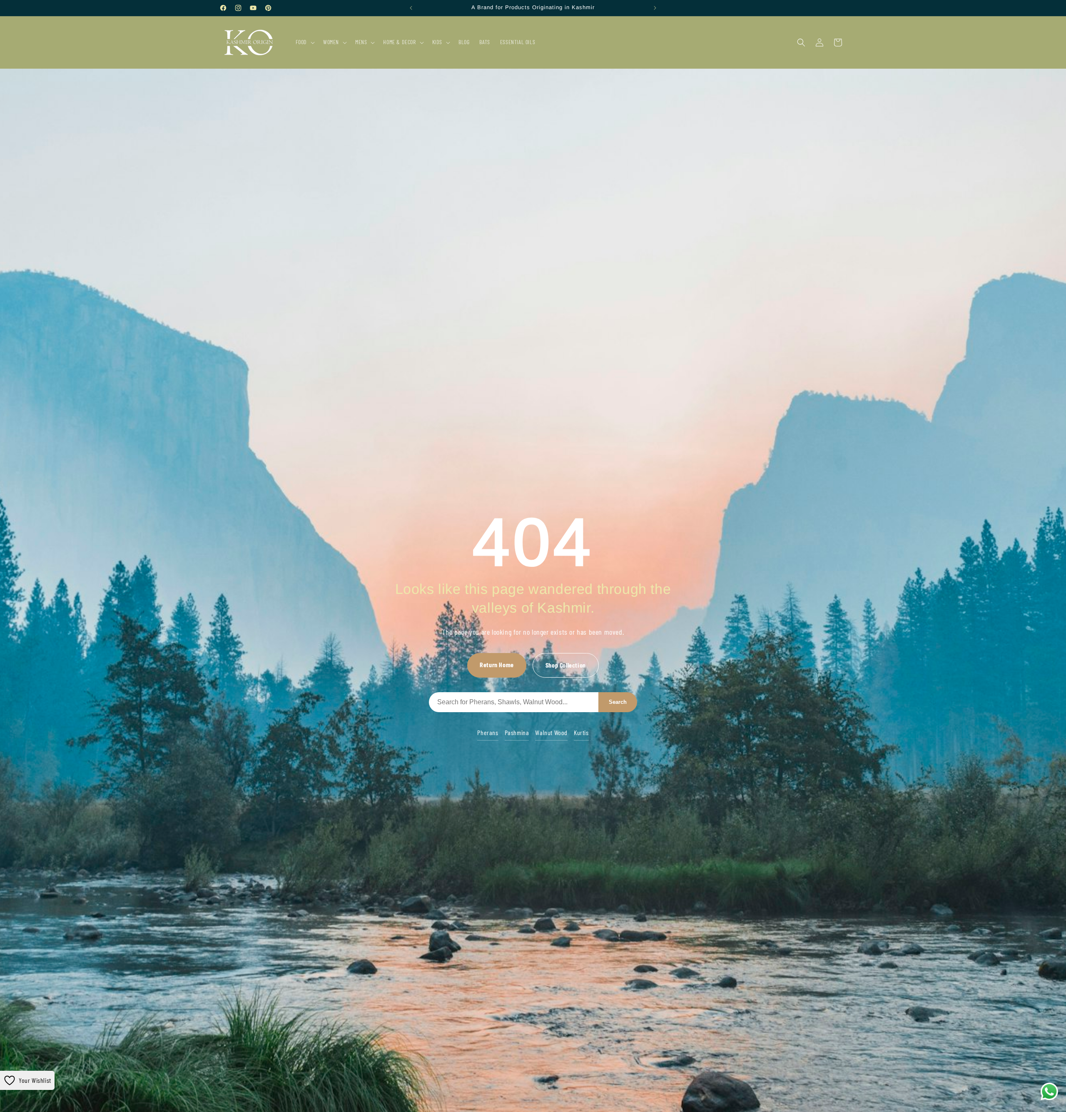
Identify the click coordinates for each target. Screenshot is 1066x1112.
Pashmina (517, 732)
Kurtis (581, 732)
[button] (304, 42)
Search (618, 702)
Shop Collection (565, 665)
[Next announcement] (655, 8)
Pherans (487, 732)
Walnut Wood (551, 732)
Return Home (497, 664)
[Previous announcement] (411, 8)
